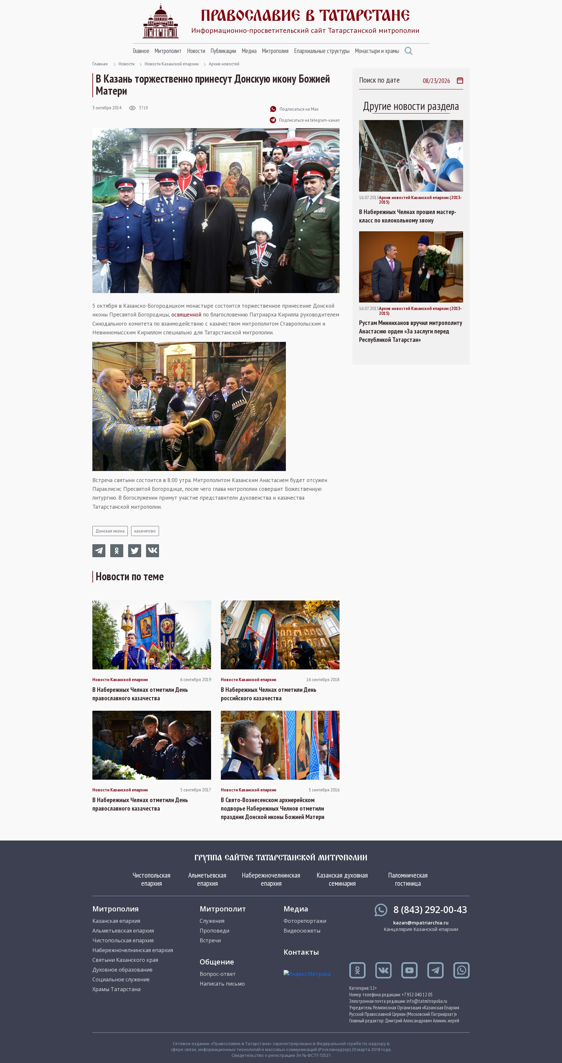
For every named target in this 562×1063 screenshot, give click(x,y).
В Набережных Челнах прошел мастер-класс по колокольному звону (407, 216)
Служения (212, 921)
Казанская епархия (116, 921)
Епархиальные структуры (322, 51)
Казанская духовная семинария (342, 878)
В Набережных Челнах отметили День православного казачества (140, 693)
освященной (186, 314)
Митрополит (167, 51)
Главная (100, 64)
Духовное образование (122, 969)
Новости (196, 51)
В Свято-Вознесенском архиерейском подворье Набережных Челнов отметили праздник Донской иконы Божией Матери (272, 808)
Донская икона (110, 531)
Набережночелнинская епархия (271, 878)
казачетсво (145, 531)
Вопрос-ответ (218, 974)
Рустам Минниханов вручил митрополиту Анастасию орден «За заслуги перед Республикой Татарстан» (410, 331)
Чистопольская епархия (151, 878)
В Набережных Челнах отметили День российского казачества (268, 693)
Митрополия (275, 51)
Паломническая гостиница (408, 878)
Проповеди (214, 930)
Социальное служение (121, 979)
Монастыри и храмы (377, 51)
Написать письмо (222, 983)
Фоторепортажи (305, 921)
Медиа (249, 51)
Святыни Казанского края (125, 960)
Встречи (210, 940)
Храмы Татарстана (116, 989)
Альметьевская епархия (207, 878)
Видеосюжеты (302, 930)
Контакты (301, 952)
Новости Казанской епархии (172, 64)
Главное (141, 51)
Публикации (223, 51)
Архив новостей (224, 64)
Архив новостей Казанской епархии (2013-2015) (420, 200)
